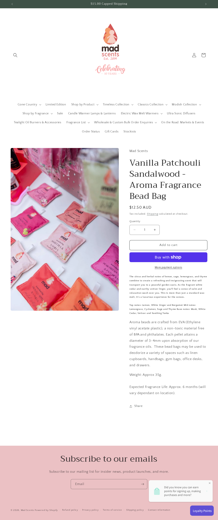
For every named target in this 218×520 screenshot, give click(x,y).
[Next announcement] (206, 4)
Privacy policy (90, 510)
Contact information (159, 510)
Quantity (134, 221)
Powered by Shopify (46, 510)
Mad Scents (27, 510)
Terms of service (112, 510)
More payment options (168, 267)
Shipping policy (135, 510)
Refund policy (70, 510)
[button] (15, 55)
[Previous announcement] (12, 4)
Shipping (152, 214)
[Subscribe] (142, 484)
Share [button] (138, 406)
